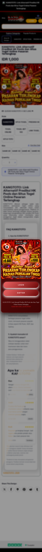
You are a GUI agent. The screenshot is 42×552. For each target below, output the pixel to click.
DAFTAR (21, 293)
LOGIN (21, 285)
